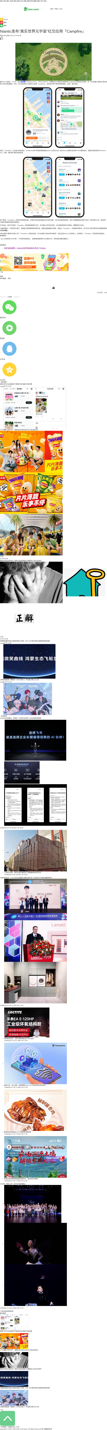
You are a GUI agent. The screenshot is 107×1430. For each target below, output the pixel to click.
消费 (38, 1)
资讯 (4, 1)
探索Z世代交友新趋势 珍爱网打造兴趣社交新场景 (16, 384)
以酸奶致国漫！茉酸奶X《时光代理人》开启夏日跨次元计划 (19, 680)
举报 (1, 276)
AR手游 (22, 82)
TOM (1, 386)
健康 (34, 1)
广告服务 (10, 1427)
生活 (21, 1)
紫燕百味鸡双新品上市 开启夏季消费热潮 (17, 1132)
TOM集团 (3, 1427)
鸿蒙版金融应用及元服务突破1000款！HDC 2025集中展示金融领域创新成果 (25, 641)
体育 (11, 1)
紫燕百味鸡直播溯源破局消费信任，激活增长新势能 (21, 1179)
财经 (31, 1)
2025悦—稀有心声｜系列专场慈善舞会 (12, 1184)
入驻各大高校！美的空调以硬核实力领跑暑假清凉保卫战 (22, 872)
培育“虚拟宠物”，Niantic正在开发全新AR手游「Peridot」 (25, 248)
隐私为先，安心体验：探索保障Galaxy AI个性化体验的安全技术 (25, 1085)
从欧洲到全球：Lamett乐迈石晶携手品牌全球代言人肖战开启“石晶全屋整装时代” (26, 878)
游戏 (14, 1)
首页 (1, 1)
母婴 (24, 1)
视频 (28, 1)
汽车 (41, 1)
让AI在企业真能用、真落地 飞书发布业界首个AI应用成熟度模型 (20, 718)
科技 (44, 1)
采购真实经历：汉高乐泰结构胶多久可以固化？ (19, 1038)
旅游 (18, 1)
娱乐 (8, 1)
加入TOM (16, 1427)
